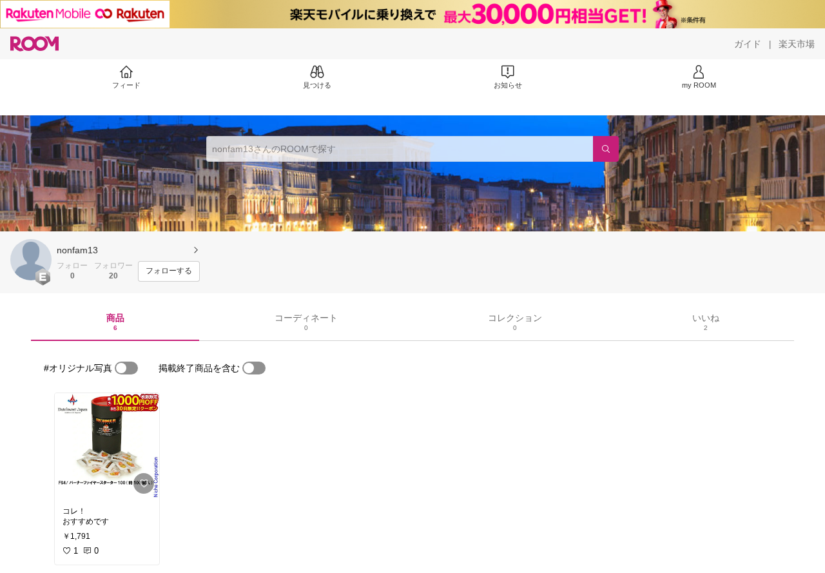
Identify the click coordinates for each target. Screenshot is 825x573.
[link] (107, 446)
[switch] (126, 368)
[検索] (606, 149)
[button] (31, 259)
